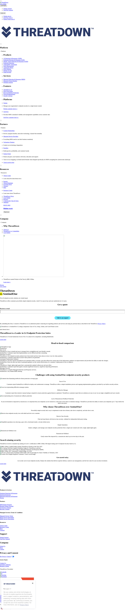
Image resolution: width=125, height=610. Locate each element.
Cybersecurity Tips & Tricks (11, 201)
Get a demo (3, 4)
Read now (6, 212)
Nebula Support (4, 537)
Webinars (5, 202)
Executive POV (7, 184)
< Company (3, 222)
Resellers (5, 148)
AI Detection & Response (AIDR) (12, 58)
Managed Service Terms (6, 516)
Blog (4, 187)
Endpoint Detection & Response (8, 493)
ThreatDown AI (7, 89)
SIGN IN (3, 13)
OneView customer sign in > (11, 117)
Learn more (3, 339)
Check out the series (8, 162)
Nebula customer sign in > (10, 109)
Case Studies (6, 198)
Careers (2, 549)
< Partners (2, 128)
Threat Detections (8, 183)
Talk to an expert (62, 318)
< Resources (3, 173)
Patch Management (8, 66)
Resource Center (7, 190)
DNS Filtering (7, 69)
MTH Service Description (7, 517)
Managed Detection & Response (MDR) (14, 79)
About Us (6, 229)
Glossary (5, 186)
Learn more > (7, 282)
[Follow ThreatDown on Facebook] (3, 576)
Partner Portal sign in (9, 19)
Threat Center (7, 175)
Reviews (5, 199)
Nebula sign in (7, 16)
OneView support (8, 10)
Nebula (5, 103)
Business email (5, 308)
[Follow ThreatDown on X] (1, 573)
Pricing (2, 285)
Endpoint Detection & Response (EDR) (14, 60)
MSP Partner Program (6, 504)
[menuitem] (62, 63)
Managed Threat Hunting (10, 81)
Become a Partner (5, 509)
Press (1, 548)
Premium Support (8, 82)
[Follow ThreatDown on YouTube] (3, 575)
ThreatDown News (8, 196)
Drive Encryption (8, 91)
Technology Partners (8, 142)
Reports (5, 181)
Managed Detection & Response (8, 496)
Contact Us (3, 563)
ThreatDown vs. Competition (11, 231)
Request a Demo (4, 566)
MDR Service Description (7, 519)
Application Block (8, 67)
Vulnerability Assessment (10, 64)
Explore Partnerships (9, 130)
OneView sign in (7, 17)
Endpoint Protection (8, 63)
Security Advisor (7, 96)
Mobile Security (7, 70)
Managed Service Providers (10, 136)
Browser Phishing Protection (11, 92)
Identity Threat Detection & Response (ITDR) (15, 61)
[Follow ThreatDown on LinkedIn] (3, 572)
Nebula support (7, 8)
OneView (6, 111)
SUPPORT (3, 5)
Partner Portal (7, 154)
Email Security (7, 72)
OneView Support (5, 539)
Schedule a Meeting (5, 564)
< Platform (3, 51)
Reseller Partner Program (6, 506)
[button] (7, 4)
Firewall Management (9, 94)
